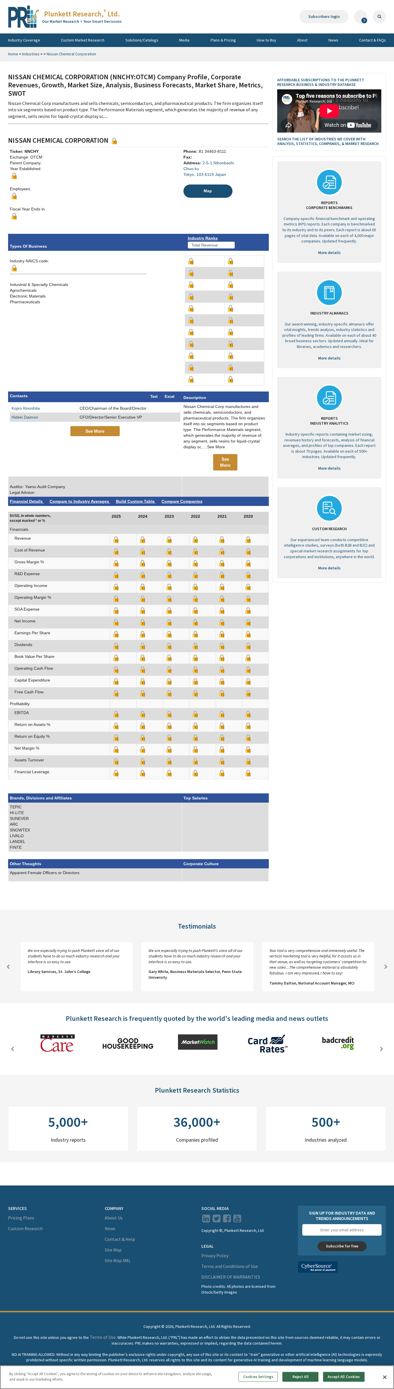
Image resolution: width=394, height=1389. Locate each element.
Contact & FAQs (372, 40)
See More (94, 431)
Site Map (113, 1250)
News (333, 40)
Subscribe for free (342, 1246)
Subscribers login (324, 16)
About (302, 40)
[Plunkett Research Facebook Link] (227, 1220)
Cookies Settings (258, 1376)
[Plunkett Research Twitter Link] (217, 1220)
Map (208, 191)
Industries (31, 54)
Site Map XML (118, 1260)
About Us (114, 1218)
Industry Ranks (203, 238)
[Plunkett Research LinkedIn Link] (206, 1220)
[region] (197, 1377)
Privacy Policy (214, 1255)
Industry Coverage (24, 40)
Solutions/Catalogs (141, 40)
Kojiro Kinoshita (26, 408)
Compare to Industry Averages (80, 501)
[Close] (384, 1377)
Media (184, 40)
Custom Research (25, 1228)
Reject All (300, 1376)
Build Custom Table (136, 501)
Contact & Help (120, 1239)
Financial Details (27, 501)
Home (13, 54)
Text (153, 396)
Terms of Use (103, 1337)
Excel (170, 396)
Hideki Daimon (25, 417)
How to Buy (266, 40)
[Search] (379, 16)
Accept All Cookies (344, 1376)
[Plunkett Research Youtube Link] (237, 1220)
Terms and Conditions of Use (229, 1266)
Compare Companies (182, 501)
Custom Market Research (82, 40)
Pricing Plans (21, 1218)
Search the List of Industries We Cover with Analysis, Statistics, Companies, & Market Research (328, 141)
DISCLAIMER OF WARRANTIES (230, 1277)
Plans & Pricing (223, 40)
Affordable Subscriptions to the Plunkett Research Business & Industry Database (320, 82)
